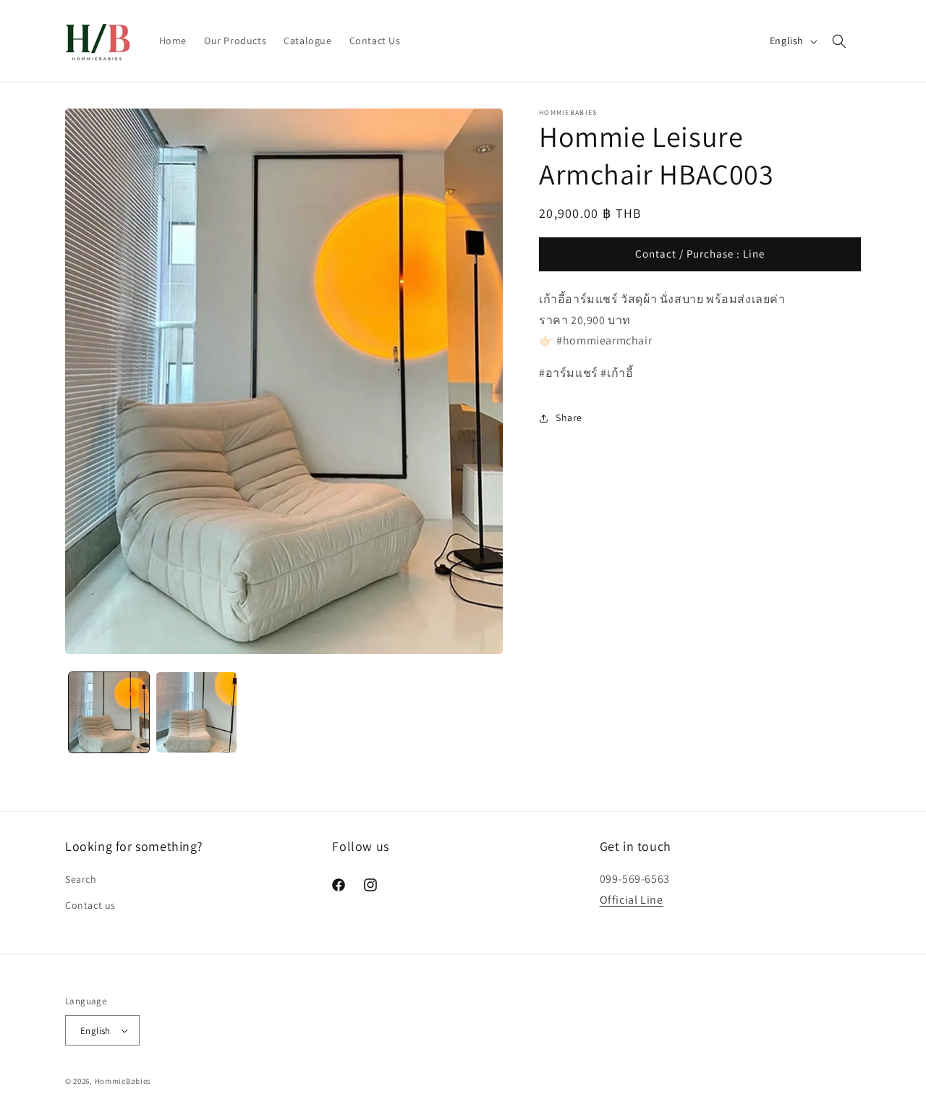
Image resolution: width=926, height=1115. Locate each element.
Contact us (90, 904)
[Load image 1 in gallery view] (109, 712)
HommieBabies (123, 1081)
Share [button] (569, 418)
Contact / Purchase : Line (700, 254)
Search (81, 879)
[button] (839, 41)
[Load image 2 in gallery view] (196, 712)
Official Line (631, 899)
